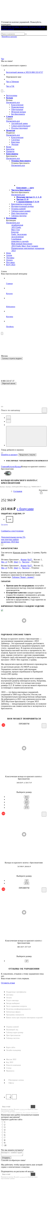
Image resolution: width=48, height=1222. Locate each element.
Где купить (4, 524)
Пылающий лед (12, 1030)
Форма (23, 559)
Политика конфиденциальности (18, 1009)
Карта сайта (10, 1047)
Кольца (18, 466)
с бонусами (25, 509)
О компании (8, 1055)
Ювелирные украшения (18, 461)
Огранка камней (12, 1027)
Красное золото (20, 552)
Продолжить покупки (27, 455)
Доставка (9, 995)
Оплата (9, 998)
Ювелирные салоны (16, 1080)
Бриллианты (36, 461)
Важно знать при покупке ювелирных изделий (24, 1018)
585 (2, 555)
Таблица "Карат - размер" (23, 577)
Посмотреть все (13, 102)
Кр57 (30, 559)
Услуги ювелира (12, 1000)
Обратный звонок (8, 383)
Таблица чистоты (12, 1038)
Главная (4, 466)
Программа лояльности (15, 1015)
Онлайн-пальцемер (13, 1050)
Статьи (8, 1068)
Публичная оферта (13, 1012)
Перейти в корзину (9, 455)
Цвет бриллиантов (13, 1035)
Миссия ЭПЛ (11, 1059)
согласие (22, 1109)
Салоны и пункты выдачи (12, 358)
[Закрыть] (2, 452)
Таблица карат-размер (14, 1032)
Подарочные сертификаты (16, 992)
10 (5, 1145)
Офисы (11, 1083)
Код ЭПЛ (9, 1062)
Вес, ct (4, 562)
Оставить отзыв (8, 983)
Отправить (6, 1158)
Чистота (25, 562)
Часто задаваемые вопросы (16, 1006)
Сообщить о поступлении (12, 531)
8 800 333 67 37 (8, 1088)
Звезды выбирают (13, 1003)
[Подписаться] (33, 1106)
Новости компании (13, 1065)
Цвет (16, 562)
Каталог (11, 466)
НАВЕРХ (5, 985)
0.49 (9, 519)
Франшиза (10, 1071)
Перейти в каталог (9, 37)
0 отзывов (17, 491)
